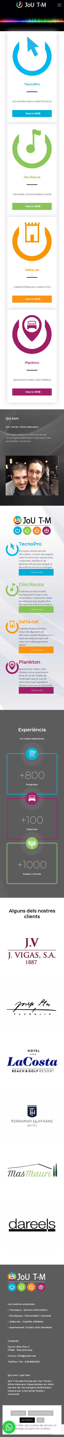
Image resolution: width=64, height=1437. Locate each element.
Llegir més (18, 1413)
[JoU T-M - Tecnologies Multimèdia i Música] (32, 5)
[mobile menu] (59, 5)
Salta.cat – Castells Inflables (26, 1321)
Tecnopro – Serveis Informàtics (28, 1309)
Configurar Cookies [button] (40, 1413)
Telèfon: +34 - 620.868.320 (24, 1361)
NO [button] (40, 1420)
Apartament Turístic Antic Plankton (31, 1327)
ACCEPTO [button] (27, 1420)
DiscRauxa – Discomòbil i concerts (30, 1315)
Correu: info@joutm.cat (22, 1355)
